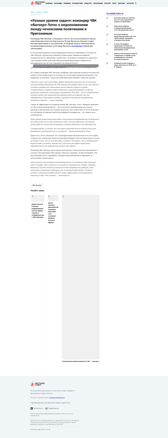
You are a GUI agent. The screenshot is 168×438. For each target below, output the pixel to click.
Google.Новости (54, 408)
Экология (130, 3)
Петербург (39, 12)
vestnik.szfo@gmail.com (57, 397)
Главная (33, 12)
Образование (98, 3)
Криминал (67, 3)
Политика (49, 3)
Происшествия (77, 3)
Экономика (58, 3)
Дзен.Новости (38, 408)
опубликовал (77, 46)
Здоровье (121, 3)
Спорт (114, 3)
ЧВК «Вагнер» (36, 185)
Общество (88, 3)
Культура (107, 3)
